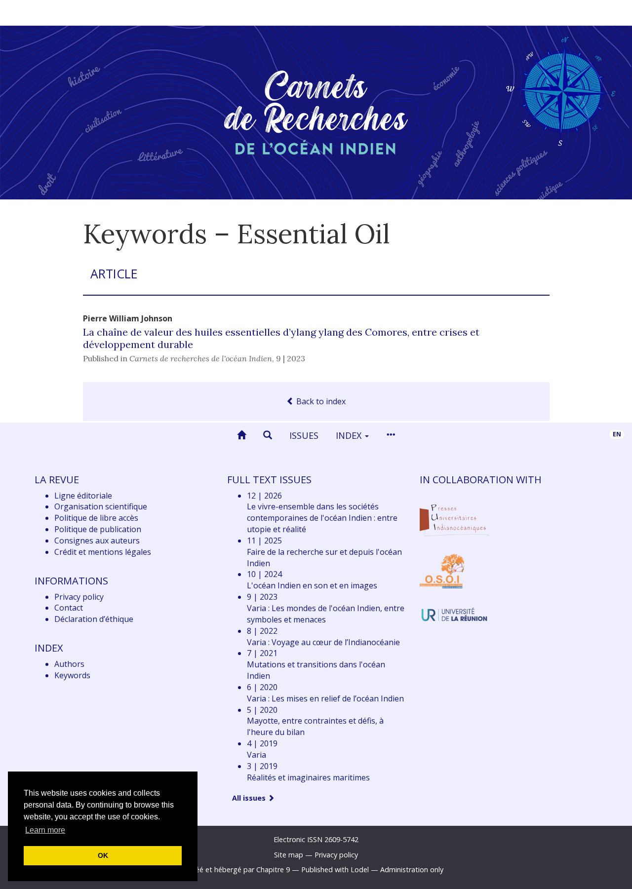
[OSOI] (442, 570)
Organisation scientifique (100, 506)
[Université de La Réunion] (454, 613)
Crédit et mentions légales (102, 551)
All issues (250, 798)
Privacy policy (79, 596)
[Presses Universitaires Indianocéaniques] (454, 518)
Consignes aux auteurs (97, 540)
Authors (69, 663)
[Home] (241, 435)
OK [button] (103, 855)
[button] (267, 435)
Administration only (411, 869)
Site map (288, 854)
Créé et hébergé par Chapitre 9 (239, 869)
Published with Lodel (335, 869)
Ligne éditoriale (83, 495)
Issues (303, 435)
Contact (68, 607)
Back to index (320, 401)
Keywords (72, 675)
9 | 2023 (290, 358)
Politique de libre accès (96, 517)
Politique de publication (97, 529)
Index (350, 435)
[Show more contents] (390, 435)
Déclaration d (93, 619)
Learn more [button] (45, 830)
